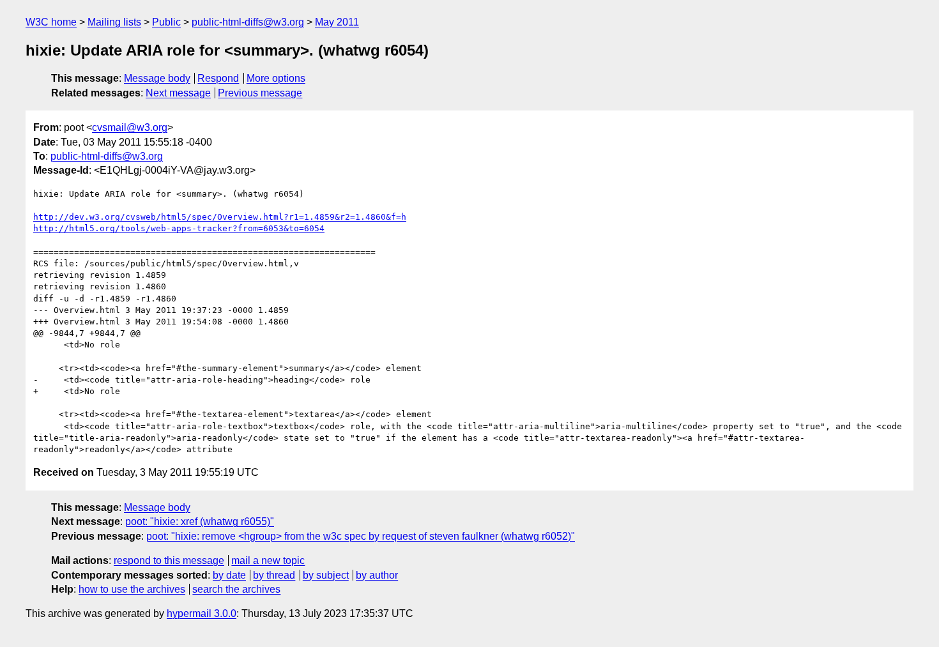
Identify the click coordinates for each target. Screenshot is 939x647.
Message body (157, 78)
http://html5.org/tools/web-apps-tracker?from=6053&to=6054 (178, 228)
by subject (326, 575)
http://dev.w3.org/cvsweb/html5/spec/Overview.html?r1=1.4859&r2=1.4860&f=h (219, 217)
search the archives (236, 589)
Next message (178, 93)
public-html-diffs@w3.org (248, 22)
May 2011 (337, 22)
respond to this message (169, 560)
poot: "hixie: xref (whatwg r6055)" (199, 521)
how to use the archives (132, 589)
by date (229, 575)
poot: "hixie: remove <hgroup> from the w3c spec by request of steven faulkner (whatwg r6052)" (360, 536)
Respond (218, 78)
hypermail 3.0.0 (201, 613)
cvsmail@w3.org (129, 127)
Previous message (260, 93)
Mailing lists (114, 22)
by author (377, 575)
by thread (274, 575)
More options (276, 78)
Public (166, 22)
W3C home (51, 22)
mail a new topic (268, 560)
